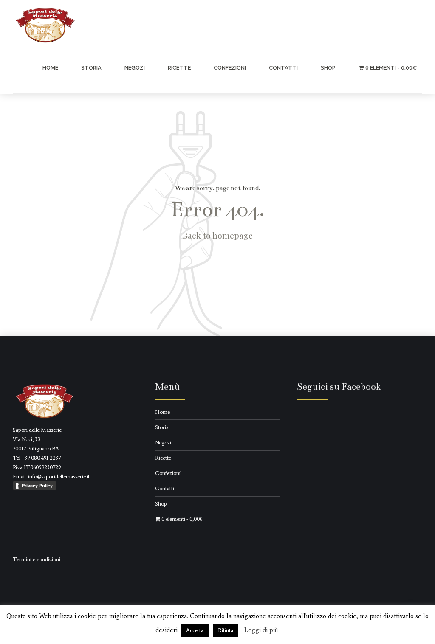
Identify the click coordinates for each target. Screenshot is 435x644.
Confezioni (230, 68)
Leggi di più (261, 630)
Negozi (134, 68)
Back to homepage (218, 235)
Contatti (283, 68)
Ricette (179, 68)
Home (50, 68)
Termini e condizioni (36, 559)
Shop (328, 68)
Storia (91, 68)
